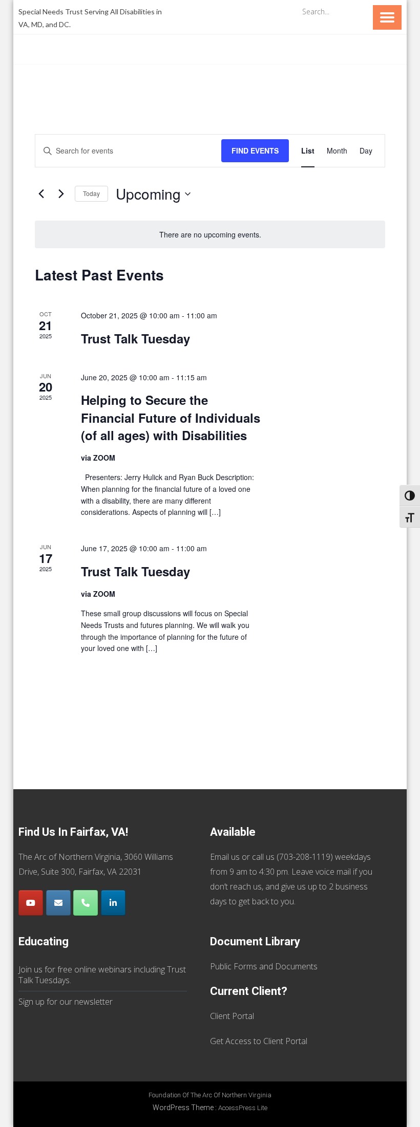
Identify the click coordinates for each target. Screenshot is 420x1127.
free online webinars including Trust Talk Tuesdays (102, 975)
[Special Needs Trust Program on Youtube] (30, 903)
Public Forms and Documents (264, 966)
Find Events (255, 150)
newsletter (93, 1001)
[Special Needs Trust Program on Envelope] (58, 903)
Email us (225, 856)
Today (91, 193)
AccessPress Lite (242, 1108)
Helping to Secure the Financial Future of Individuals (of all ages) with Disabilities (170, 417)
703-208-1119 (304, 856)
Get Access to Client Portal (258, 1041)
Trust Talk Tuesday (135, 338)
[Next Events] (61, 194)
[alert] (210, 235)
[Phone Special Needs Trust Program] (85, 903)
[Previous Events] (41, 194)
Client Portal (232, 1016)
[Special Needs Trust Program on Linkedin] (113, 903)
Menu (387, 17)
